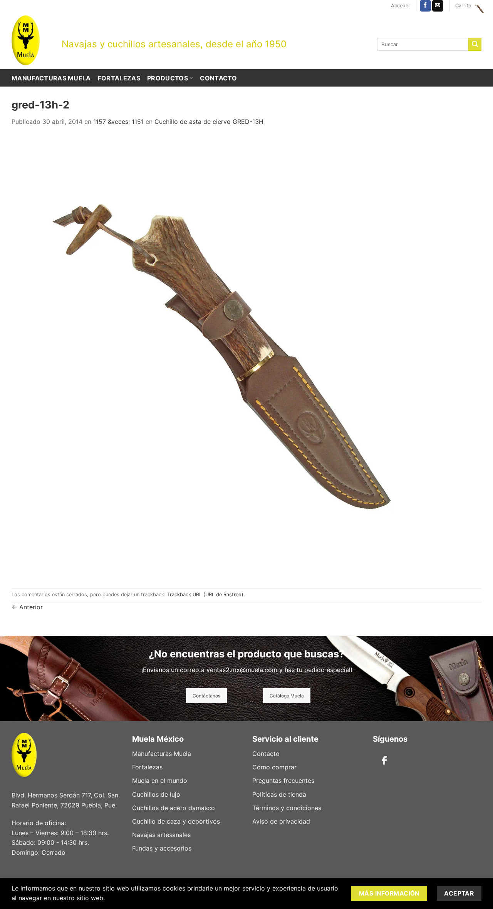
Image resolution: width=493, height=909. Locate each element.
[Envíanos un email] (437, 6)
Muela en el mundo (159, 780)
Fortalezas (119, 78)
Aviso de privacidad (281, 821)
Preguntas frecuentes (283, 780)
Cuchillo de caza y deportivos (176, 821)
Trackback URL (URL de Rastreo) (205, 594)
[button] (400, 6)
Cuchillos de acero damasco (173, 808)
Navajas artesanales (161, 835)
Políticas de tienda (279, 794)
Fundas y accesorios (161, 848)
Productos (167, 78)
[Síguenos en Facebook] (425, 6)
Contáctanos (206, 696)
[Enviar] (474, 44)
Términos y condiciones (286, 808)
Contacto (218, 78)
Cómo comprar (274, 767)
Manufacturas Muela (51, 78)
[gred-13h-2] (234, 356)
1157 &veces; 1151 (118, 121)
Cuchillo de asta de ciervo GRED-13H (208, 121)
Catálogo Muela (287, 696)
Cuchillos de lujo (156, 794)
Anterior (27, 607)
